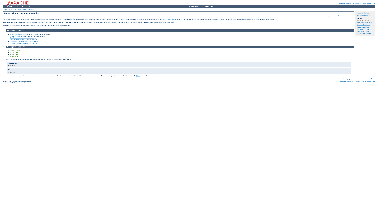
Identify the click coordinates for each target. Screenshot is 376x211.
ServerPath (14, 56)
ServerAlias (14, 54)
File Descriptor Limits (16, 39)
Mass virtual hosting (363, 31)
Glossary (358, 3)
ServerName (14, 52)
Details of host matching (364, 33)
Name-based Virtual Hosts (18, 34)
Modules (341, 3)
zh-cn (351, 16)
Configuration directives (364, 15)
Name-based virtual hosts (364, 22)
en (335, 16)
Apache (5, 9)
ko (344, 16)
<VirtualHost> (15, 50)
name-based (172, 19)
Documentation (22, 9)
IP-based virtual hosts (363, 25)
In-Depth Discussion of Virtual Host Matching (23, 43)
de (332, 16)
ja (341, 16)
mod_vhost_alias (363, 20)
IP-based (121, 19)
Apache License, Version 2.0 (22, 83)
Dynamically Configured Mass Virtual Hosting (24, 41)
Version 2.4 (31, 9)
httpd (138, 76)
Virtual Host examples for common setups (23, 38)
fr (338, 16)
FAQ (353, 3)
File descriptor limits (363, 29)
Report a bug (371, 3)
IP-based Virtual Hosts (17, 36)
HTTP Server (12, 9)
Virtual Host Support (363, 13)
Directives (348, 3)
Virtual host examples (363, 27)
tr (347, 16)
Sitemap (364, 3)
